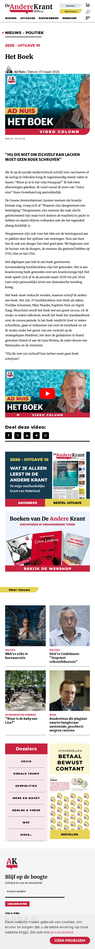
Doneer (70, 5)
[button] (88, 12)
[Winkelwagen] (88, 5)
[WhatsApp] (45, 435)
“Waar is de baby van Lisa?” (21, 721)
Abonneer (71, 11)
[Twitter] (17, 435)
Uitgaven (27, 18)
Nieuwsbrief (48, 18)
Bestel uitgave (67, 503)
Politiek (35, 32)
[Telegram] (36, 435)
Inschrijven (17, 903)
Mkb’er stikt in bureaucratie (16, 656)
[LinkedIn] (27, 435)
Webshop (69, 18)
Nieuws (11, 18)
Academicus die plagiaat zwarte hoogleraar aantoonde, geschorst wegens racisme (68, 724)
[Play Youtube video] (47, 393)
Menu (88, 18)
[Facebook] (8, 435)
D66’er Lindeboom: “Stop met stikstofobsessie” (64, 658)
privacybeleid (61, 932)
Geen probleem (70, 940)
